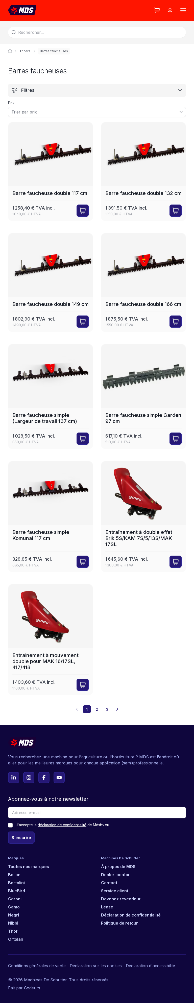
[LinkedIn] (13, 777)
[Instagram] (28, 777)
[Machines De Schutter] (22, 10)
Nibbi (13, 923)
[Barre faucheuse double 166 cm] (143, 282)
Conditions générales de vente (37, 965)
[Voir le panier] (157, 10)
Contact (109, 882)
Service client (114, 890)
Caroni (14, 898)
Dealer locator (115, 874)
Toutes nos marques (28, 866)
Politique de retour (119, 923)
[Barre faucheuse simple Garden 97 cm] (143, 396)
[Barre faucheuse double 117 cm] (50, 171)
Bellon (14, 874)
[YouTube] (59, 777)
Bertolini (16, 882)
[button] (117, 709)
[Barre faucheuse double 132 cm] (143, 171)
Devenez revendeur (121, 898)
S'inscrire (21, 837)
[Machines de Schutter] (10, 51)
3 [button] (107, 709)
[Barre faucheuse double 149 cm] (50, 282)
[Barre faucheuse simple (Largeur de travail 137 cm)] (50, 396)
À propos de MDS (118, 866)
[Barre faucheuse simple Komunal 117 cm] (50, 516)
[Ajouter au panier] (83, 211)
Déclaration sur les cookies (96, 965)
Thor (13, 931)
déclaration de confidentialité (62, 825)
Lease (107, 906)
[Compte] (170, 10)
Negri (13, 915)
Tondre (25, 51)
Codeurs (32, 987)
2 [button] (97, 709)
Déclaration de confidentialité (131, 915)
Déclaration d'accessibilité (150, 965)
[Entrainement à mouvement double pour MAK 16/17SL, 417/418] (50, 639)
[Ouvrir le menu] (183, 10)
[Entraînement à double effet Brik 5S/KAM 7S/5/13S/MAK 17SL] (143, 516)
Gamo (14, 906)
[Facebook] (44, 777)
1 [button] (87, 709)
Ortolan (15, 939)
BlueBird (16, 890)
